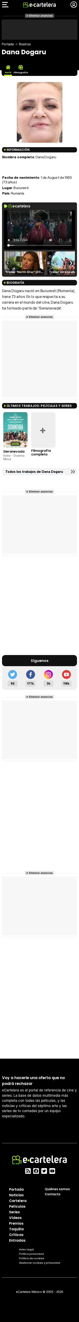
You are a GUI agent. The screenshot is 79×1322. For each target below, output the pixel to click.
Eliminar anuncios (41, 15)
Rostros (25, 44)
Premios (16, 1223)
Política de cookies (31, 1258)
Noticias (16, 1195)
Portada (8, 44)
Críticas (16, 1234)
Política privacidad (31, 1254)
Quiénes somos (57, 1189)
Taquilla (16, 1229)
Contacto (52, 1194)
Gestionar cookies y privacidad (39, 1263)
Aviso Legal (26, 1249)
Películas (17, 1206)
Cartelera (18, 1200)
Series (14, 1212)
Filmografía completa (41, 452)
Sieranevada (14, 451)
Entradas (17, 1240)
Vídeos (15, 1217)
